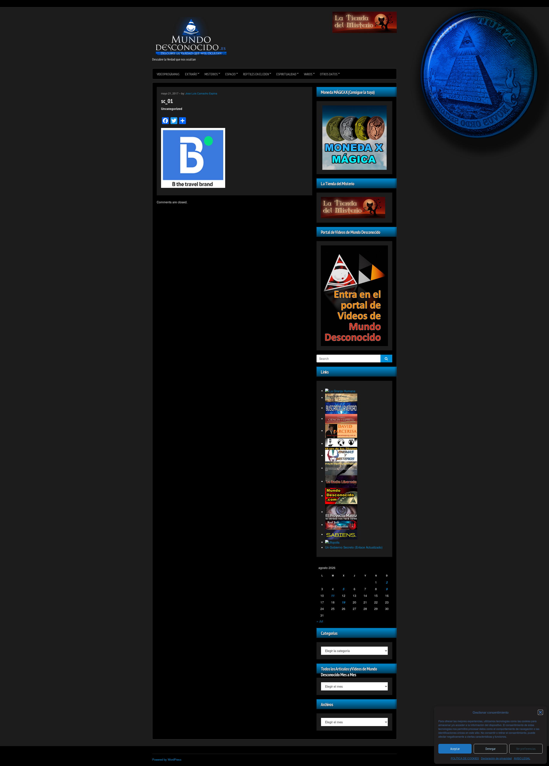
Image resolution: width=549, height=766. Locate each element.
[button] (540, 712)
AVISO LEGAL (522, 758)
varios (308, 74)
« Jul (320, 621)
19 (343, 602)
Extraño (191, 74)
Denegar (491, 749)
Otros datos (329, 74)
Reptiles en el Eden (256, 74)
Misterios (211, 74)
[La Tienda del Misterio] (364, 22)
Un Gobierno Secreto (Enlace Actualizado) (354, 547)
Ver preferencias (525, 749)
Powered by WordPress (166, 759)
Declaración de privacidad (496, 758)
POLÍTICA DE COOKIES (465, 758)
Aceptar (455, 749)
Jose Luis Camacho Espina (201, 93)
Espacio (230, 74)
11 (333, 595)
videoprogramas (168, 74)
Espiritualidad (286, 74)
